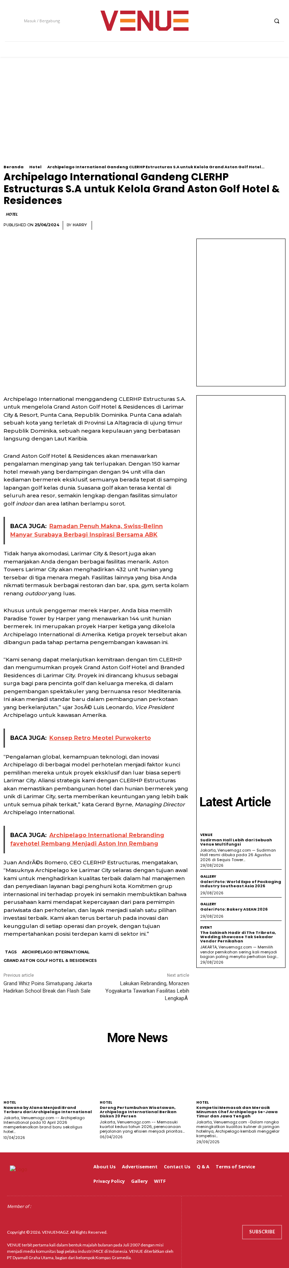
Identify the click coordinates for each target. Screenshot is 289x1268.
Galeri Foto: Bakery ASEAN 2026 (234, 909)
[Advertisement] (144, 115)
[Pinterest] (245, 225)
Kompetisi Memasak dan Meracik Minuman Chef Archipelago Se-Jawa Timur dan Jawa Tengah (237, 1112)
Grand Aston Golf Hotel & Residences (50, 960)
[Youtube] (261, 20)
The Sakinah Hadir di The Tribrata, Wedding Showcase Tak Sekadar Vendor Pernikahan (238, 937)
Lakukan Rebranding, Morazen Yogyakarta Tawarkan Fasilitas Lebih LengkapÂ (147, 990)
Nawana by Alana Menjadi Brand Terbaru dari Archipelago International (48, 1110)
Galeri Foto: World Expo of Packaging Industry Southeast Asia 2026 (240, 884)
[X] (248, 20)
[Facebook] (222, 20)
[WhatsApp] (261, 225)
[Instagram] (235, 20)
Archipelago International (56, 951)
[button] (276, 21)
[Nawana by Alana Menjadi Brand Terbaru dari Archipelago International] (48, 1077)
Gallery (208, 877)
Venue (206, 835)
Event (206, 927)
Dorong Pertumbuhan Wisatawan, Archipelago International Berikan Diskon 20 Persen (138, 1112)
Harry (80, 225)
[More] (278, 225)
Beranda (14, 167)
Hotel (35, 167)
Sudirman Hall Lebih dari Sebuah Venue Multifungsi (236, 842)
